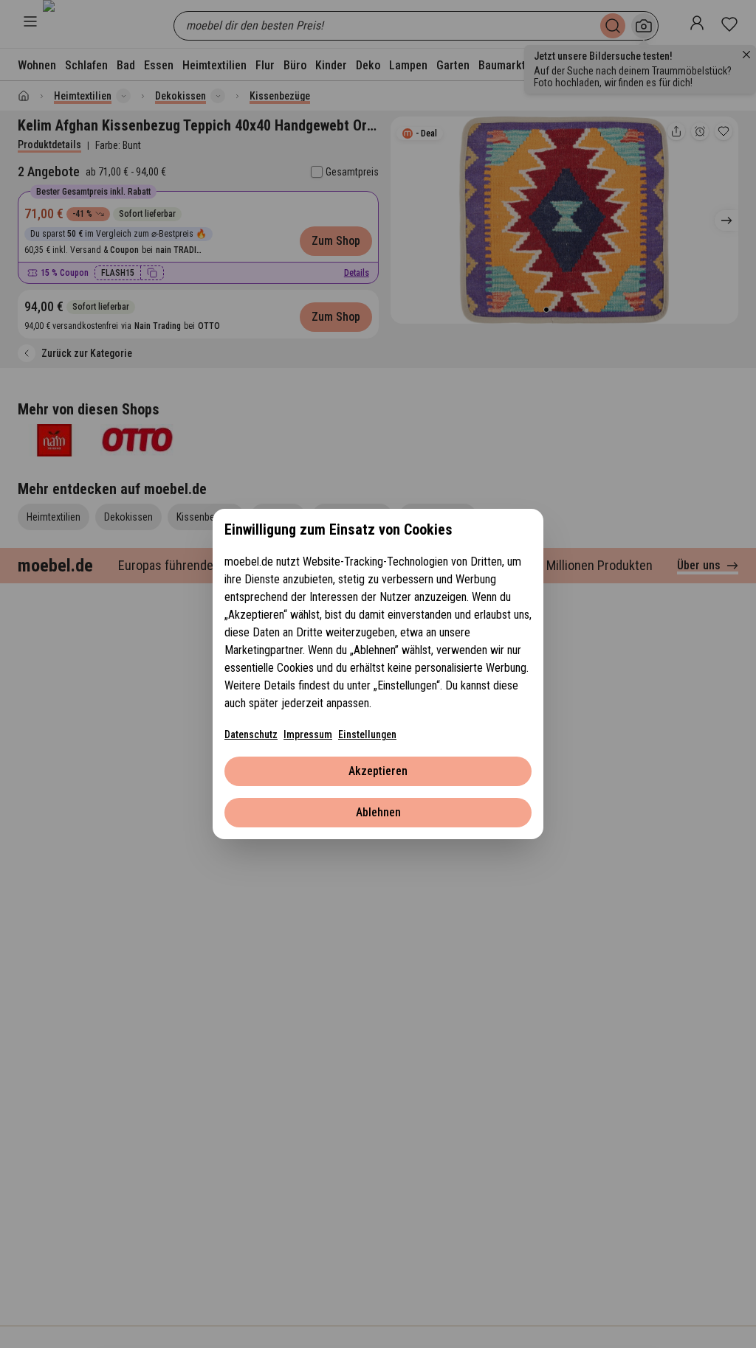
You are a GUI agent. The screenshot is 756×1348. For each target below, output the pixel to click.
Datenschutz (251, 734)
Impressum (308, 734)
